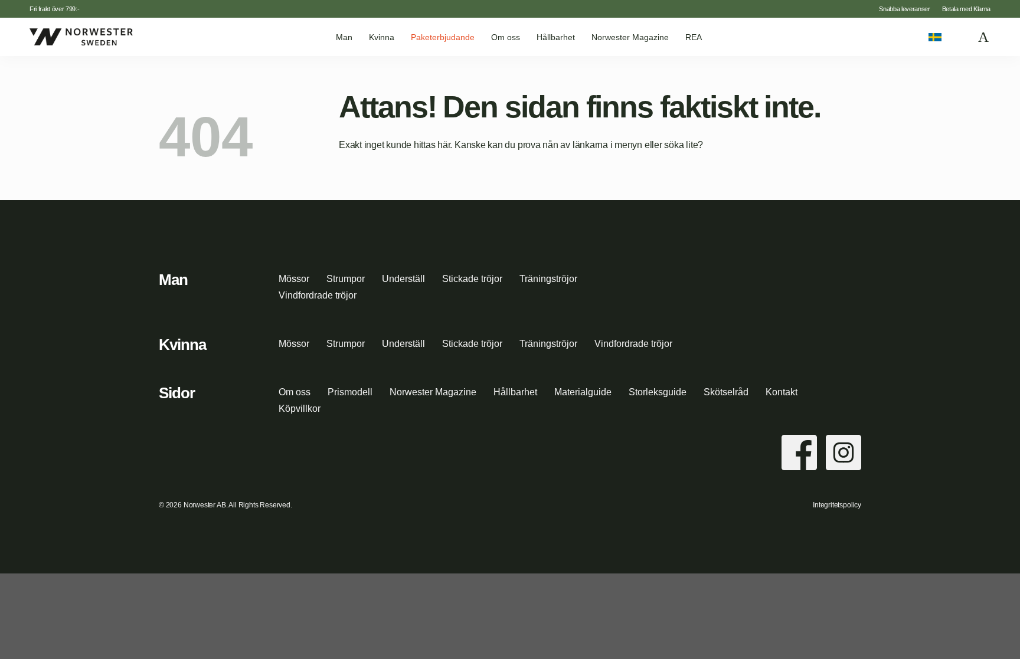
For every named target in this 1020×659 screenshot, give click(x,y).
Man (344, 37)
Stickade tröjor (472, 279)
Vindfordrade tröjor (318, 295)
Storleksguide (657, 392)
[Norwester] (81, 36)
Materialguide (583, 392)
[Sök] (960, 37)
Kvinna (381, 37)
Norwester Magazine (630, 37)
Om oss (505, 37)
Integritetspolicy (837, 505)
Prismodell (350, 392)
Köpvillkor (300, 409)
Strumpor (345, 279)
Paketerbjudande (443, 37)
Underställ (403, 279)
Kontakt (781, 392)
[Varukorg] (984, 37)
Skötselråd (726, 392)
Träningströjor (548, 279)
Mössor (294, 279)
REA (693, 37)
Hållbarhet (556, 37)
